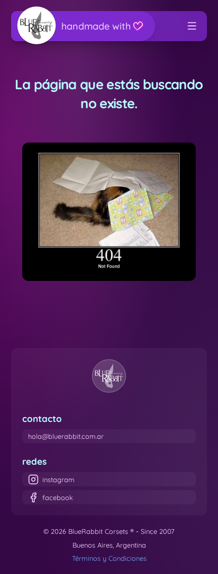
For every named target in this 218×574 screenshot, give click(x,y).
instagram (58, 479)
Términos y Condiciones (109, 558)
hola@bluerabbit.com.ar (66, 436)
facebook (57, 497)
